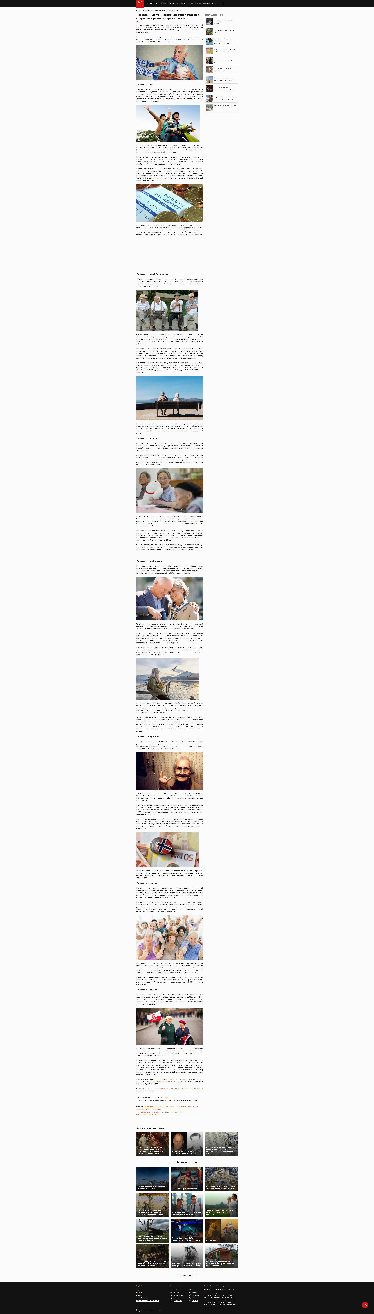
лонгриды (181, 1107)
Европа (172, 1107)
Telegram (164, 1097)
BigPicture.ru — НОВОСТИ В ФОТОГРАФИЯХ (219, 1289)
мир (189, 1107)
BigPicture (149, 11)
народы (196, 1107)
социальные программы (146, 1114)
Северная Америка (153, 1109)
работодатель (176, 1112)
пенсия (166, 1112)
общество (140, 1109)
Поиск (228, 3)
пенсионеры (157, 1112)
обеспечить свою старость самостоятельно (168, 1081)
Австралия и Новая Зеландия (167, 11)
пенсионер (145, 1112)
